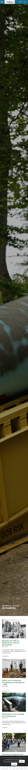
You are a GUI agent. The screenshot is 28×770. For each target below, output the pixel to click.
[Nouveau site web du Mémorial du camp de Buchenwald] (14, 628)
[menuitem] (2, 2)
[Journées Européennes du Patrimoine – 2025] (14, 742)
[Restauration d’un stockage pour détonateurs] (14, 702)
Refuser (22, 761)
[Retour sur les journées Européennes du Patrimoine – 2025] (14, 668)
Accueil (15, 606)
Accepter (14, 764)
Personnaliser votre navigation (11, 761)
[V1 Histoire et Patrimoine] (14, 2)
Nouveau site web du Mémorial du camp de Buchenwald (10, 643)
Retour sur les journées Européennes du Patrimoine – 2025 (13, 682)
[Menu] (2, 2)
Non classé (5, 646)
